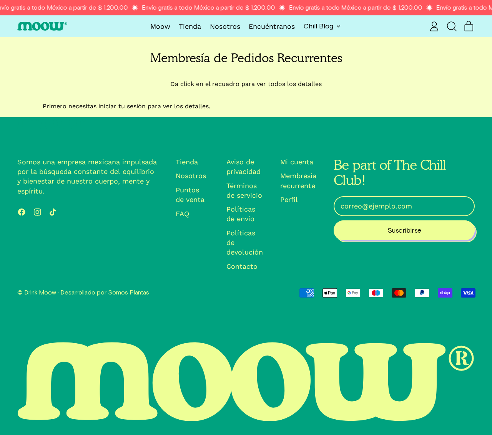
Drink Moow (40, 292)
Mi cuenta (296, 162)
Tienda (190, 26)
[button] (451, 26)
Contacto (242, 266)
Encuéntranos (272, 26)
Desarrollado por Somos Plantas (104, 292)
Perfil (289, 199)
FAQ (182, 214)
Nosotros (225, 26)
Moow (160, 26)
